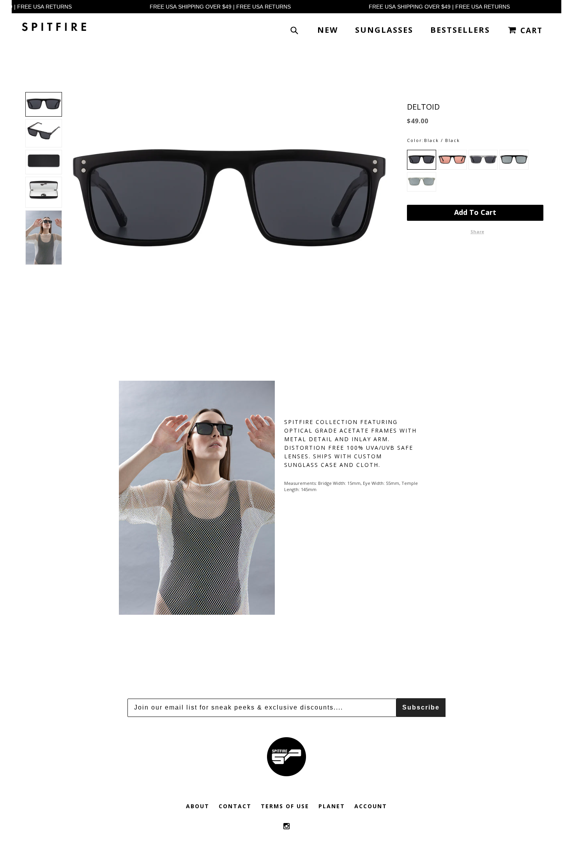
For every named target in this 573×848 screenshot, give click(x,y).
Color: (415, 140)
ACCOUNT (370, 806)
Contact (235, 806)
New (327, 30)
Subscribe (421, 707)
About (197, 806)
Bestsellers (460, 30)
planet (331, 806)
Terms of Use (285, 806)
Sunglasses (384, 30)
